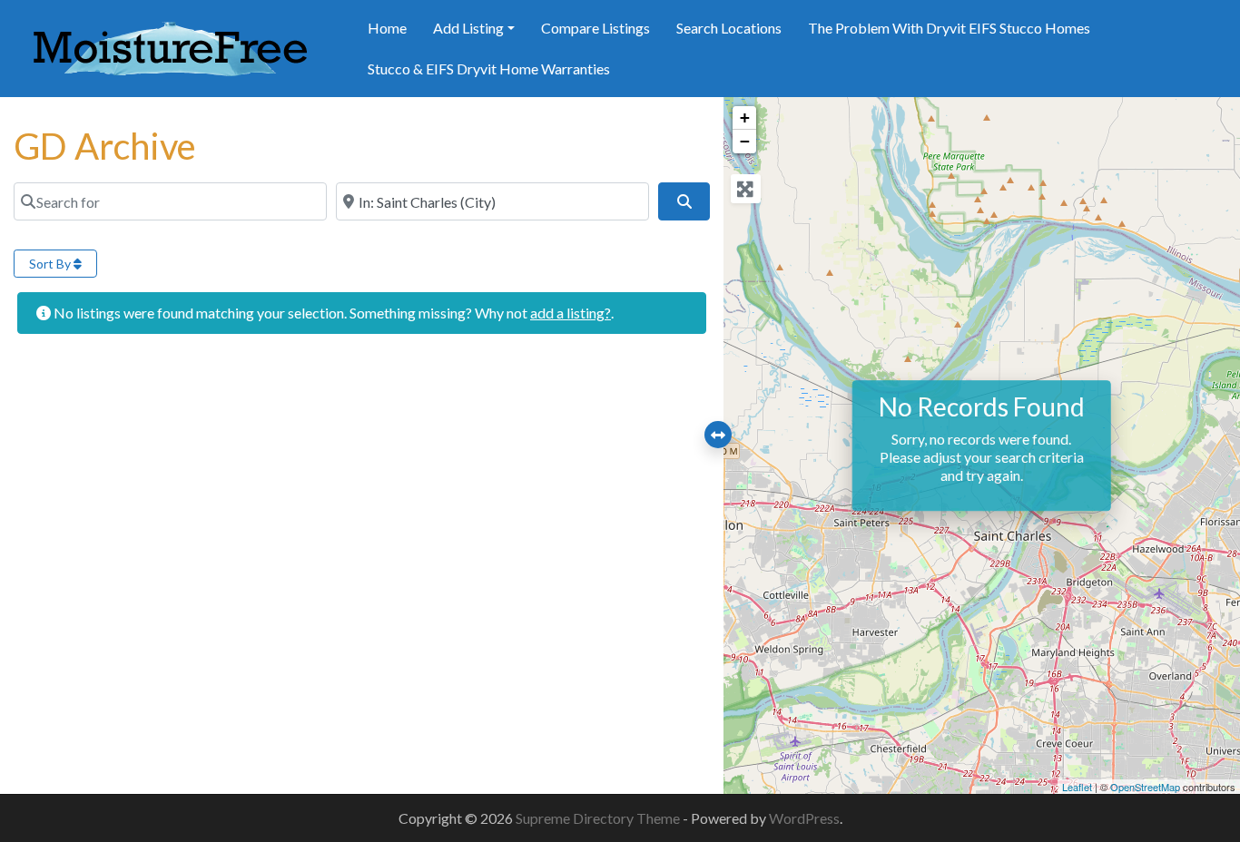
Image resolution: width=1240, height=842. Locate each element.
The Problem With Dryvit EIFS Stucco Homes (949, 27)
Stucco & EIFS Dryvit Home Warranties (489, 68)
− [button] (745, 141)
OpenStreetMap (1145, 786)
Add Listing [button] (468, 27)
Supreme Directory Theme (599, 818)
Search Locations (729, 27)
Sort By (51, 263)
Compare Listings (595, 27)
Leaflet (1077, 786)
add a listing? (570, 312)
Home (387, 27)
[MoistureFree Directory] (170, 46)
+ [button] (745, 117)
